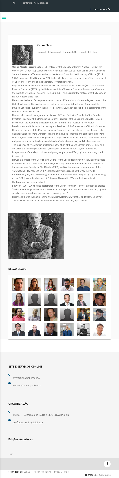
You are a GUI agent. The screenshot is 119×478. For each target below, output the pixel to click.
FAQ (13, 3)
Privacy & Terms (61, 472)
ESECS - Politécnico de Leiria (37, 472)
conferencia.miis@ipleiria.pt (35, 3)
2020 (10, 454)
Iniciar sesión (103, 9)
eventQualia (105, 475)
